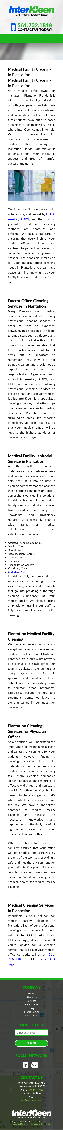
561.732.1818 (34, 25)
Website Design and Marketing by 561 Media (31, 1124)
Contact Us (31, 1015)
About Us (31, 997)
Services (31, 1000)
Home (31, 993)
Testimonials (31, 1004)
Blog (31, 1008)
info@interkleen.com (31, 1099)
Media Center (31, 1011)
